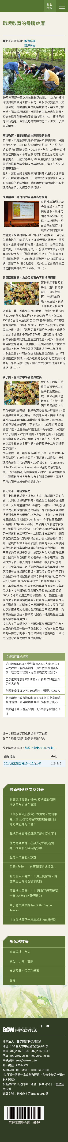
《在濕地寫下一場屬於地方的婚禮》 (33, 919)
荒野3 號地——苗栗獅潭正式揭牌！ (33, 867)
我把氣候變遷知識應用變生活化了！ (33, 833)
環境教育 (30, 45)
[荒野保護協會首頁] (20, 1029)
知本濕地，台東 (20, 952)
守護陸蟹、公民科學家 (24, 971)
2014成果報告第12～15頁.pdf (22, 763)
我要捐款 (49, 6)
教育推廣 (30, 41)
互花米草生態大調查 (23, 857)
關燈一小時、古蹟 (21, 961)
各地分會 (44, 1084)
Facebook (42, 1026)
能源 (13, 980)
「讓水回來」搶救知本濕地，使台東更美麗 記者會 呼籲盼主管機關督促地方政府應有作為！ (33, 819)
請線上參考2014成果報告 (40, 748)
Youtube (48, 1026)
